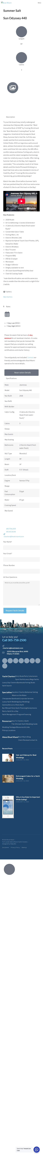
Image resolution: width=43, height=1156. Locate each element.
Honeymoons (32, 708)
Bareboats (21, 683)
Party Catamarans (30, 676)
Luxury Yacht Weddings (10, 702)
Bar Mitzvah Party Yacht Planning (14, 708)
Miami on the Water (19, 695)
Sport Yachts (20, 679)
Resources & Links (23, 727)
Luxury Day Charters (9, 683)
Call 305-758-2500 (14, 640)
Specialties (7, 692)
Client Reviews (23, 740)
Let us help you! (10, 636)
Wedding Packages (9, 727)
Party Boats (19, 676)
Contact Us (33, 740)
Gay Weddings (24, 702)
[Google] (26, 660)
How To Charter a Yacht (20, 721)
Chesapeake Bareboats (10, 698)
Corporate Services (26, 698)
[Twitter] (10, 660)
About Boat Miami (10, 737)
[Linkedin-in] (32, 660)
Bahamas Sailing (31, 692)
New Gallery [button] (7, 297)
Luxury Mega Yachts (32, 679)
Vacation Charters (18, 692)
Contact (30, 357)
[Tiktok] (15, 660)
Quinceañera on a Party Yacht (13, 705)
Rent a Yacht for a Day (10, 711)
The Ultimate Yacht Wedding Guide (24, 724)
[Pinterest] (21, 660)
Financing (27, 714)
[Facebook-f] (4, 660)
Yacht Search (7, 686)
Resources (6, 721)
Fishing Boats (30, 683)
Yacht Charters (8, 676)
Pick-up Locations (8, 730)
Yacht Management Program (13, 714)
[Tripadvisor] (4, 666)
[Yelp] (37, 660)
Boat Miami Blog (24, 737)
